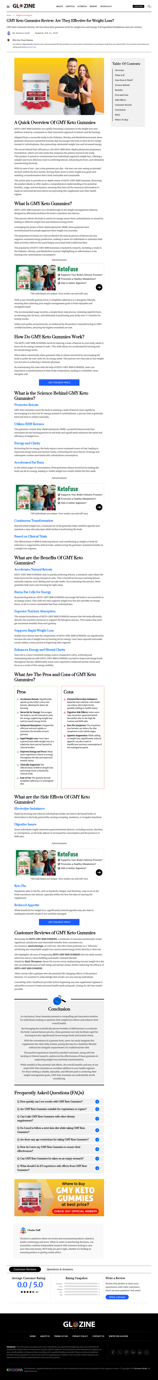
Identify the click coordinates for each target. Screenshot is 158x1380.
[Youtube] (140, 1352)
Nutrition (82, 7)
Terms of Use (61, 1336)
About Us (45, 1336)
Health (59, 7)
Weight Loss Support (24, 15)
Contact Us (98, 1336)
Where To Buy (121, 119)
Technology (106, 7)
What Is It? (120, 75)
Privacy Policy (80, 1336)
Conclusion (120, 110)
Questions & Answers (60, 1269)
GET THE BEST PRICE (59, 382)
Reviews (93, 7)
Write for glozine (118, 1336)
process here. (32, 47)
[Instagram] (146, 1352)
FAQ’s (117, 115)
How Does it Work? (124, 80)
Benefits (119, 90)
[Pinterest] (126, 1352)
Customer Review (123, 105)
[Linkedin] (133, 1352)
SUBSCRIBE (138, 6)
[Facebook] (113, 1352)
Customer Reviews (25, 1269)
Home (33, 1336)
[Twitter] (119, 1352)
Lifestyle (70, 7)
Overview (119, 70)
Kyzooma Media (141, 1368)
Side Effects (120, 100)
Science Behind (122, 85)
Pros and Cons (121, 95)
